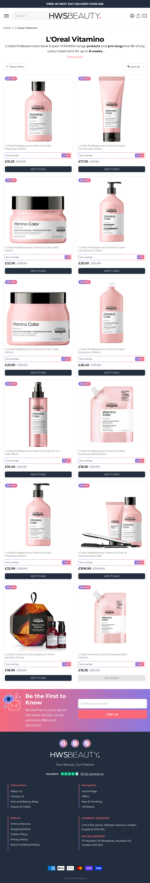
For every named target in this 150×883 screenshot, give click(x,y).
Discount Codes (20, 806)
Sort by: (135, 66)
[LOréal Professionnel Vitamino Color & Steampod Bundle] (111, 516)
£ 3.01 (66, 664)
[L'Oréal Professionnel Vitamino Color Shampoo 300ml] (38, 109)
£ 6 (67, 257)
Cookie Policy (19, 834)
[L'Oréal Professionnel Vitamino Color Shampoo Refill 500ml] (111, 414)
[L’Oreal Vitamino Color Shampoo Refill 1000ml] (111, 618)
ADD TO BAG (38, 169)
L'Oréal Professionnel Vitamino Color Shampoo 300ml (28, 147)
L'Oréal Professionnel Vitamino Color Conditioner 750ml (101, 249)
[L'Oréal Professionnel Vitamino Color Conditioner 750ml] (111, 211)
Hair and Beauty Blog (24, 801)
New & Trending (92, 801)
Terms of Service (21, 823)
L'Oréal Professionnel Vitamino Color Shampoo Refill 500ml (101, 452)
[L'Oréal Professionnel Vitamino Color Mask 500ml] (38, 312)
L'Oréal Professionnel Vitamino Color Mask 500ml (32, 351)
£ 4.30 (66, 155)
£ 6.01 (66, 562)
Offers (85, 796)
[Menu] (6, 16)
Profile (81, 861)
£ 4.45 (140, 155)
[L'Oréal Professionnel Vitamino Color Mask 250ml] (38, 211)
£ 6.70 (140, 460)
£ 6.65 (140, 664)
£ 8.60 (140, 359)
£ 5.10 (66, 460)
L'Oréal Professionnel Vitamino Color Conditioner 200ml (101, 147)
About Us (16, 791)
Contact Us (17, 796)
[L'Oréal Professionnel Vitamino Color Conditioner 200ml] (111, 109)
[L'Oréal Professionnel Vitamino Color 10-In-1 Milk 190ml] (38, 414)
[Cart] (138, 16)
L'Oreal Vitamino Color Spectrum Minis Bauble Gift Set (29, 656)
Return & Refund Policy (25, 844)
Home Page (89, 791)
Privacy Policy (19, 839)
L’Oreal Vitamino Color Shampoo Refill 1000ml (102, 656)
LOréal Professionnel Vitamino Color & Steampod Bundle (102, 554)
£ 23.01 (139, 562)
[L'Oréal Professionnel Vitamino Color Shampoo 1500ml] (111, 312)
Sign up (112, 714)
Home (7, 27)
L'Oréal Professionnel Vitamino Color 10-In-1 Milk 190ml (32, 452)
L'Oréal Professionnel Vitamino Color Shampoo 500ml (28, 554)
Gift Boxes (88, 806)
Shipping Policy (21, 829)
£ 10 (141, 257)
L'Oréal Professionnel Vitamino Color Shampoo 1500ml (101, 351)
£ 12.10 (66, 359)
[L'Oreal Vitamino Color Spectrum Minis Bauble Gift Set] (38, 618)
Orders (69, 861)
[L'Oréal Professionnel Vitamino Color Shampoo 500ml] (38, 516)
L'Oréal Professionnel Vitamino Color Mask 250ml (32, 249)
